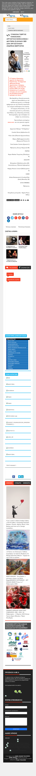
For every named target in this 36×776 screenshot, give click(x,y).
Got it (22, 12)
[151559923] (10, 448)
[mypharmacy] (10, 409)
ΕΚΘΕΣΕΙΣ (10, 354)
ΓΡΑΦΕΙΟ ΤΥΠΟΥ (12, 351)
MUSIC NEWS (11, 28)
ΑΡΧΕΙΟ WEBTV (11, 349)
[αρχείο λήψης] (10, 384)
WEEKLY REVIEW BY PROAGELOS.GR (17, 347)
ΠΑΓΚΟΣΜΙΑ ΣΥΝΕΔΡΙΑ (13, 361)
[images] (8, 397)
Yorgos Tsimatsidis (21, 760)
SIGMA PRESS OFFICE (13, 346)
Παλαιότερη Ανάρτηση (24, 227)
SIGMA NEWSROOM (12, 344)
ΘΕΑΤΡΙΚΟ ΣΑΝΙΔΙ (12, 359)
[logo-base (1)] (10, 430)
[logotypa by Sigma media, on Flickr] (18, 663)
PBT (17, 758)
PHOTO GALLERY (12, 342)
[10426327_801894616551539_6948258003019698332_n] (18, 424)
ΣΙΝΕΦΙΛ (10, 366)
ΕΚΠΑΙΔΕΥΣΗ (11, 356)
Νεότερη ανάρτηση (11, 227)
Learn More (16, 12)
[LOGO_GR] (9, 437)
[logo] (8, 377)
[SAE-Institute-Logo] (11, 416)
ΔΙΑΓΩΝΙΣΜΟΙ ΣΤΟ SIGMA (14, 352)
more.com (11, 122)
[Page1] (18, 17)
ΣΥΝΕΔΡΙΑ (10, 368)
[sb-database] (10, 390)
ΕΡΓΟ (9, 358)
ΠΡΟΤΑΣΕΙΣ (10, 365)
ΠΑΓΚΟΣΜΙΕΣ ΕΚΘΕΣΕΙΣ (14, 363)
